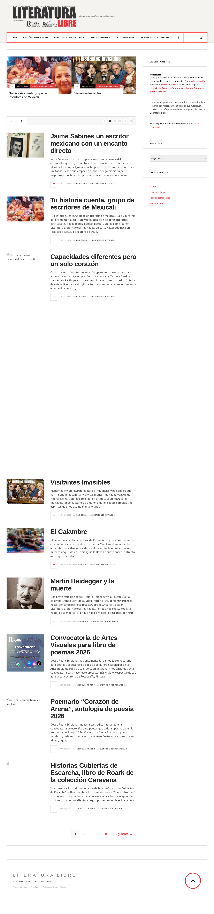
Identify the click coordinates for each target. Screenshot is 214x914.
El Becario (82, 183)
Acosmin (63, 887)
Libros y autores (100, 37)
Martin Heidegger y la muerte (93, 101)
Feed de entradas (158, 192)
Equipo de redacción (195, 81)
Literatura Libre (45, 875)
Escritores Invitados (43, 86)
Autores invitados (168, 84)
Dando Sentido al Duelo (88, 94)
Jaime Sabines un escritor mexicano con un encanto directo (89, 143)
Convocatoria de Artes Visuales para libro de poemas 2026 (83, 645)
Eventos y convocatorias (69, 37)
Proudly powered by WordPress (26, 887)
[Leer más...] (54, 183)
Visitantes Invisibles (22, 93)
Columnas (146, 37)
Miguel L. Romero (86, 685)
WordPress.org (156, 203)
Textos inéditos (125, 37)
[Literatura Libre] (44, 16)
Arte (14, 37)
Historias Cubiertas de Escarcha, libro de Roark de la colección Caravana (91, 773)
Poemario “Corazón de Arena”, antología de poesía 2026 (92, 709)
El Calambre (68, 531)
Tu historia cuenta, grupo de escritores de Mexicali (92, 203)
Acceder (153, 186)
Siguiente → (123, 834)
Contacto (163, 37)
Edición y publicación (35, 37)
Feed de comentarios (160, 197)
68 (105, 834)
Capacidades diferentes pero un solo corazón (93, 260)
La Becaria (82, 240)
